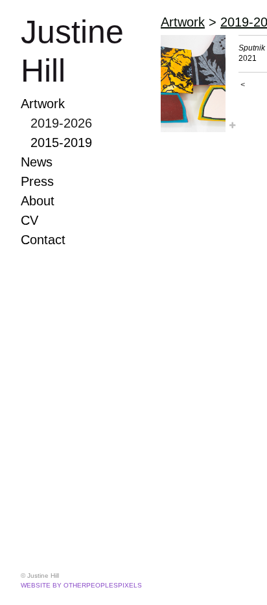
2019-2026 (61, 123)
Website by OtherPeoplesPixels (81, 585)
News (36, 162)
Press (37, 181)
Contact (43, 240)
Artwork (43, 104)
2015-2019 (61, 142)
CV (29, 220)
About (37, 201)
